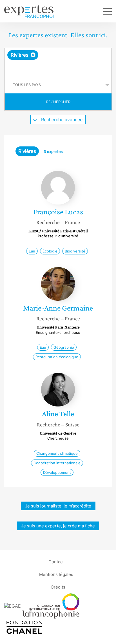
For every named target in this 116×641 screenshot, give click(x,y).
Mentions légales (56, 574)
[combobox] (58, 62)
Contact (56, 561)
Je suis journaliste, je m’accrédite (58, 506)
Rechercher (58, 102)
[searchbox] (58, 68)
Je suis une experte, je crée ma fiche (58, 526)
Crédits (58, 587)
